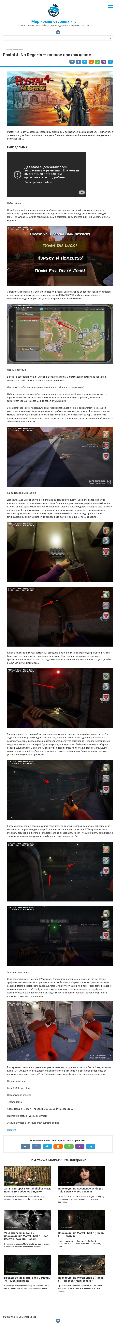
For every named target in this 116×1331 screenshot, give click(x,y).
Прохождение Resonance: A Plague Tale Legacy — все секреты (80, 1190)
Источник (12, 1129)
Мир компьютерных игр (54, 21)
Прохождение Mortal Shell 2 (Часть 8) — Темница (81, 1234)
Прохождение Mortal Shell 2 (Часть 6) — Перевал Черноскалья (81, 1279)
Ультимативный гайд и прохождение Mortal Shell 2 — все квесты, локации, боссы (26, 1236)
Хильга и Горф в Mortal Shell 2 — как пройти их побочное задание (27, 1190)
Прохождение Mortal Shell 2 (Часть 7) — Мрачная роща (27, 1279)
